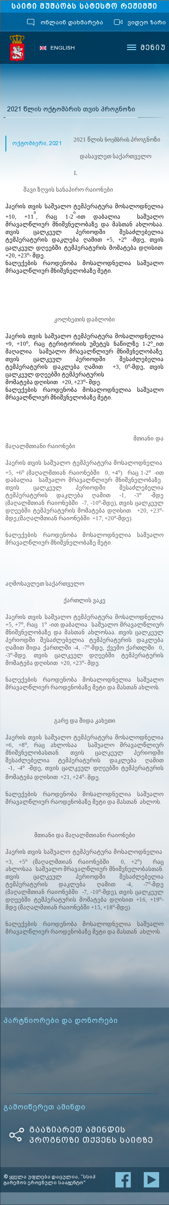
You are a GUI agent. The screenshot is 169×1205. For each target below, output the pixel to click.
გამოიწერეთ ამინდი (45, 1107)
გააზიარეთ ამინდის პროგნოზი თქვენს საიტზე (91, 1135)
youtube (151, 1179)
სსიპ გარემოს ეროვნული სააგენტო (18, 47)
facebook (123, 1179)
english (62, 47)
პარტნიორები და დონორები (61, 1021)
